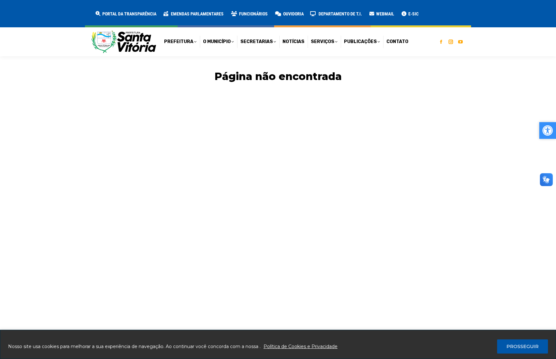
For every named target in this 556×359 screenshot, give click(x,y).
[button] (103, 9)
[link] (125, 14)
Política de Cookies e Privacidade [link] (301, 346)
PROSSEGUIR (522, 346)
